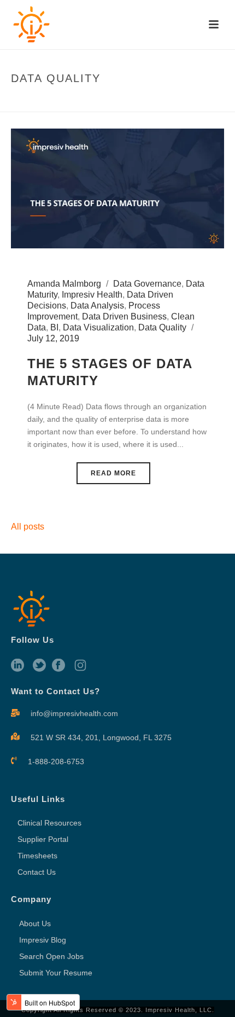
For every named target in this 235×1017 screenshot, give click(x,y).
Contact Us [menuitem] (36, 872)
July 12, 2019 (53, 338)
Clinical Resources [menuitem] (49, 822)
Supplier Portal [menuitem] (42, 839)
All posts (27, 526)
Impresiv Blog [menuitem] (42, 939)
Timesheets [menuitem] (37, 855)
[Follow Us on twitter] (39, 666)
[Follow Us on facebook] (58, 666)
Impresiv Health (92, 294)
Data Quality (162, 327)
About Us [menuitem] (35, 923)
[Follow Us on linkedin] (17, 666)
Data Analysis (97, 305)
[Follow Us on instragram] (80, 666)
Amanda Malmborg (64, 283)
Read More (113, 473)
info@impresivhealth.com (74, 713)
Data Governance (147, 283)
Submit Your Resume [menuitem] (55, 972)
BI (54, 327)
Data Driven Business (124, 316)
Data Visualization (98, 327)
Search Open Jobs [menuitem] (51, 956)
